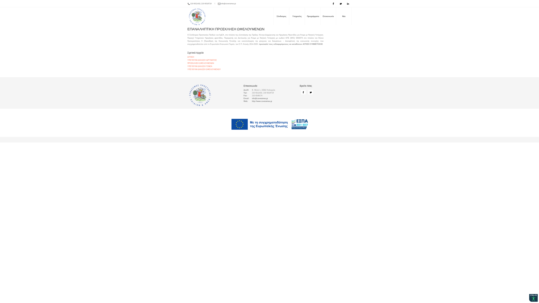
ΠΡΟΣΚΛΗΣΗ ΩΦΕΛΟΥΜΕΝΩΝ (200, 63)
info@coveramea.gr (228, 4)
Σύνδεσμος (281, 16)
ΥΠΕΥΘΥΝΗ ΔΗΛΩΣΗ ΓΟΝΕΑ (199, 66)
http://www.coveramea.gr (262, 101)
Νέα (343, 16)
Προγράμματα (313, 16)
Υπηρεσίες (297, 16)
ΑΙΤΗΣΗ (190, 57)
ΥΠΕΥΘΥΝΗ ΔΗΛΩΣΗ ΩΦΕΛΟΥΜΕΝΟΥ (204, 69)
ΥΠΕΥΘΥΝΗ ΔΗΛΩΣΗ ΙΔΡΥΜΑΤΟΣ (202, 60)
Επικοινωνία (328, 16)
